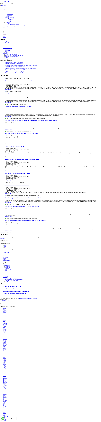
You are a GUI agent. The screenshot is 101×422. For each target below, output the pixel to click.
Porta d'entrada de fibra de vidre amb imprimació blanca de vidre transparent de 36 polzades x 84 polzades (31, 120)
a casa (4, 7)
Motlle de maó (10, 19)
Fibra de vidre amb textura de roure (11, 296)
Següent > (4, 232)
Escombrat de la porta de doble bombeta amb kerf (16, 25)
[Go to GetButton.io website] (3, 420)
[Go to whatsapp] (2, 418)
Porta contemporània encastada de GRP (14, 146)
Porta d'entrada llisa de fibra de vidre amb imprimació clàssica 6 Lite (21, 133)
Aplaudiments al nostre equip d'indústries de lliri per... (16, 291)
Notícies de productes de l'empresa (11, 28)
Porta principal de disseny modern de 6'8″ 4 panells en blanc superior (22, 206)
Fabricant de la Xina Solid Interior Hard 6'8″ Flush (17, 173)
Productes (4, 9)
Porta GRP (7, 16)
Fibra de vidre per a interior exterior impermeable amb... (15, 66)
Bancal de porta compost (9, 17)
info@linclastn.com (6, 1)
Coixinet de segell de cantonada (13, 24)
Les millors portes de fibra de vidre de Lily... (13, 286)
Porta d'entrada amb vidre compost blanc (15, 93)
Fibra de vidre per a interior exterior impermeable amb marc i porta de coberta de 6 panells (27, 198)
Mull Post (9, 20)
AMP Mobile (34, 298)
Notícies (4, 27)
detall (11, 89)
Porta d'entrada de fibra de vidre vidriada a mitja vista (18, 106)
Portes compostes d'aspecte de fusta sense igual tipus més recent (20, 80)
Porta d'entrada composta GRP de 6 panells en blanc (14, 72)
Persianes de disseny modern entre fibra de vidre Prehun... (15, 69)
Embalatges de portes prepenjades (13, 26)
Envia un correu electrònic (5, 300)
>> (6, 232)
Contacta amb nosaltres (7, 29)
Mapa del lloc (29, 298)
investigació (7, 89)
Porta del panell (10, 11)
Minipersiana (9, 15)
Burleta (8, 23)
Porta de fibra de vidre (9, 10)
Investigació (2, 238)
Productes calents (22, 298)
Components (7, 22)
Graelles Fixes (10, 14)
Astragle (9, 21)
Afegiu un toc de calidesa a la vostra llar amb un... (15, 293)
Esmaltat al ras (10, 13)
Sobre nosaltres (5, 8)
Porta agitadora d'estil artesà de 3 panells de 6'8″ (14, 63)
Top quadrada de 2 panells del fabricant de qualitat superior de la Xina (22, 159)
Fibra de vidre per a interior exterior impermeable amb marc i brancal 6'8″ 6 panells (25, 220)
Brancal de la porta (10, 18)
